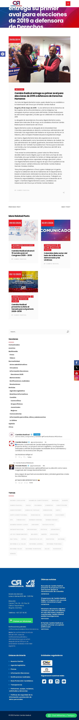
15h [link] (44, 466)
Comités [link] (13, 397)
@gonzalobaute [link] (35, 466)
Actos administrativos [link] (18, 364)
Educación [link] (48, 515)
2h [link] (45, 442)
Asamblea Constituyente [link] (38, 500)
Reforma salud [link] (16, 549)
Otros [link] (47, 250)
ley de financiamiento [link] (18, 534)
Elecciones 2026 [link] (17, 374)
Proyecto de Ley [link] (36, 539)
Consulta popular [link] (32, 510)
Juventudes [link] (15, 407)
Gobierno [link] (35, 524)
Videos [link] (12, 358)
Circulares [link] (14, 368)
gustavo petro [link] (48, 524)
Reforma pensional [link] (54, 544)
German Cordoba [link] (35, 520)
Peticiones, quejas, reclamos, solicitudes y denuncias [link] (21, 690)
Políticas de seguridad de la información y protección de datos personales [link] (20, 697)
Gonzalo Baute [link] (21, 466)
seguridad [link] (57, 549)
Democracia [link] (35, 515)
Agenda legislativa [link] (18, 665)
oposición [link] (54, 534)
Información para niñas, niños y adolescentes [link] (28, 417)
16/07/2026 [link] (45, 618)
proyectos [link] (50, 539)
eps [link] (11, 520)
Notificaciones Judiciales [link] (20, 381)
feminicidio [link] (21, 520)
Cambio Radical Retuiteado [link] (25, 463)
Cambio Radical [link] (23, 190)
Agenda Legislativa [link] (21, 296)
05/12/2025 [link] (15, 274)
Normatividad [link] (14, 361)
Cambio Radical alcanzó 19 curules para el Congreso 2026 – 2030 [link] (23, 253)
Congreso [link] (49, 505)
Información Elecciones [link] (23, 245)
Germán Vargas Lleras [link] (19, 524)
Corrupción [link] (47, 510)
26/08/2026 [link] (45, 594)
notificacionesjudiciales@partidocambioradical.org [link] (23, 629)
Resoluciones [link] (15, 384)
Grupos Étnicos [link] (17, 404)
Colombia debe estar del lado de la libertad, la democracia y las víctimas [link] (55, 256)
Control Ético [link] (16, 401)
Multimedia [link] (13, 351)
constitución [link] (62, 505)
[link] (2, 54)
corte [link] (58, 510)
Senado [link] (13, 553)
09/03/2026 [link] (15, 223)
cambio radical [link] (16, 505)
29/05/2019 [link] (14, 39)
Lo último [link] (13, 420)
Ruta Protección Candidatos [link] (22, 681)
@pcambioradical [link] (37, 442)
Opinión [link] (12, 424)
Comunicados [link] (50, 245)
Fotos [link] (12, 355)
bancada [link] (55, 500)
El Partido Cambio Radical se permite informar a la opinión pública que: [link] (52, 625)
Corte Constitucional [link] (18, 515)
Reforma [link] (61, 539)
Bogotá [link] (65, 500)
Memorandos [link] (15, 378)
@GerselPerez (41, 468)
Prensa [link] (13, 669)
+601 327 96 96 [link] (21, 613)
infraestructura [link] (17, 529)
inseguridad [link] (32, 529)
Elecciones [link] (60, 515)
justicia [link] (43, 529)
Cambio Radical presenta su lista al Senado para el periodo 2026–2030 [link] (23, 308)
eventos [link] (12, 348)
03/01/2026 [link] (47, 223)
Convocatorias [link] (15, 414)
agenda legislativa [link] (17, 500)
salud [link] (47, 549)
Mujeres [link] (14, 411)
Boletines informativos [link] (19, 394)
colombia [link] (38, 505)
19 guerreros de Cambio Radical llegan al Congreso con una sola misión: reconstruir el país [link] (53, 600)
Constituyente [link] (15, 510)
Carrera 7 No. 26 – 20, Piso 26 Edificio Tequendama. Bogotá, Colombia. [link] (19, 605)
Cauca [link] (28, 505)
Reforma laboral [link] (36, 544)
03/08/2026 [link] (45, 604)
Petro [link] (23, 539)
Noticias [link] (19, 89)
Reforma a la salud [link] (18, 544)
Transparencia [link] (16, 685)
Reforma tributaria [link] (33, 549)
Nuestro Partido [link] (17, 661)
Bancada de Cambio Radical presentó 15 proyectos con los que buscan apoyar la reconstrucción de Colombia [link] (53, 588)
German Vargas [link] (52, 520)
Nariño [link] (44, 534)
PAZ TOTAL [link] (14, 539)
